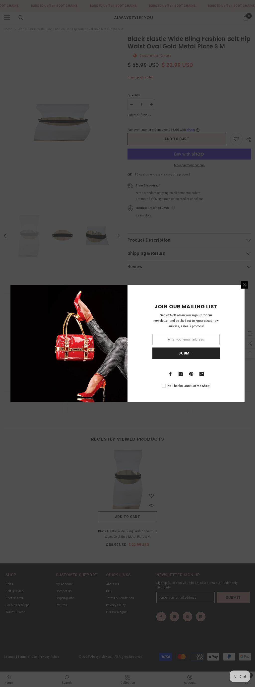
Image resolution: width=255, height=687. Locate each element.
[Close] (244, 285)
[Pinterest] (191, 374)
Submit (186, 353)
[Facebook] (170, 374)
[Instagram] (181, 374)
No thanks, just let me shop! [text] (189, 386)
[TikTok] (201, 374)
